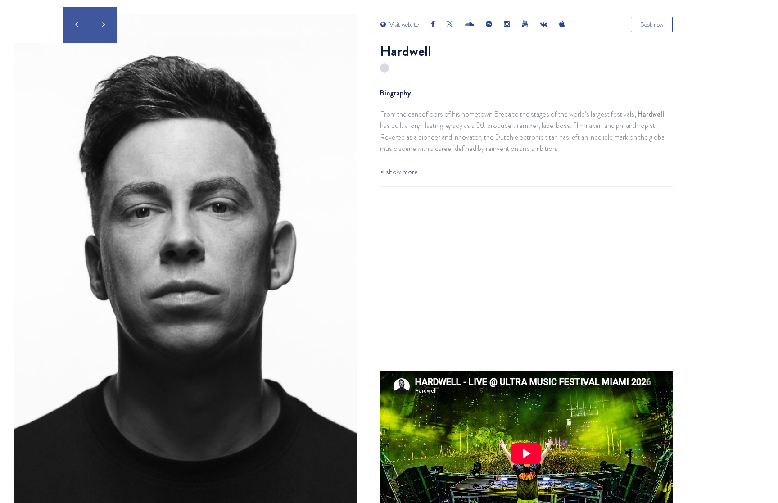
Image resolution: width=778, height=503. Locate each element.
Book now (651, 24)
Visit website (403, 24)
